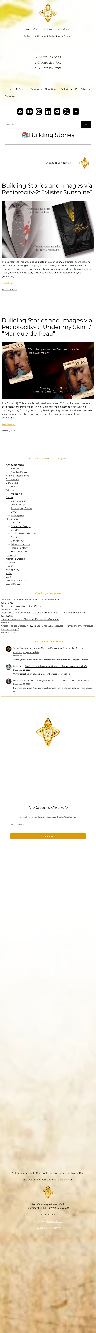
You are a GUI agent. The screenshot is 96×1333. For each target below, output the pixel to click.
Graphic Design (19, 472)
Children (15, 530)
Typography (12, 569)
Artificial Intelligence (17, 475)
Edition (10, 490)
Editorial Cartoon (20, 544)
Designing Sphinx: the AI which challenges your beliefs (56, 666)
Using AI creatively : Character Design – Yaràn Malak (30, 619)
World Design (13, 584)
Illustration (12, 519)
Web (8, 577)
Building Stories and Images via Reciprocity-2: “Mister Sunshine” (47, 188)
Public (9, 566)
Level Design (18, 504)
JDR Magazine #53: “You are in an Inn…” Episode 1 (61, 680)
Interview (11, 555)
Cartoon (15, 522)
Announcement (15, 464)
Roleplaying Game (21, 508)
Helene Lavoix (21, 680)
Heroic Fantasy (19, 548)
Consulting (12, 482)
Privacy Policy (54, 1221)
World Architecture (16, 580)
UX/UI (14, 511)
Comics (15, 537)
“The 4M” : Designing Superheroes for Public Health (30, 599)
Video (9, 573)
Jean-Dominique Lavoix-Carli (48, 29)
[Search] (86, 124)
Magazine (16, 493)
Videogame (17, 515)
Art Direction (13, 468)
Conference (12, 479)
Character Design (20, 526)
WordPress (55, 1228)
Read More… (9, 283)
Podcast (10, 562)
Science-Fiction (19, 551)
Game (9, 497)
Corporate (11, 486)
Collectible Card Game (23, 533)
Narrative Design (15, 558)
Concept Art (17, 540)
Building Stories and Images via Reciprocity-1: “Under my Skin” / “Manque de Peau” (47, 327)
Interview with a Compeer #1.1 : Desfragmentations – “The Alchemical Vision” (44, 612)
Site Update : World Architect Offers (21, 606)
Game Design (18, 501)
